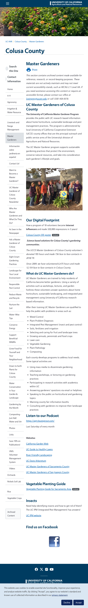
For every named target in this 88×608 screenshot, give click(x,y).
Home (10, 89)
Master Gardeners (11, 138)
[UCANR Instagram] (46, 569)
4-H (9, 95)
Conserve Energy (13, 326)
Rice (9, 491)
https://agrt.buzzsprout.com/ (40, 420)
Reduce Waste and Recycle (15, 296)
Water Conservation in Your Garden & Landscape (15, 390)
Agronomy (12, 102)
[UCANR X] (41, 569)
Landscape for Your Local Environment (15, 274)
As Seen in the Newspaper (15, 231)
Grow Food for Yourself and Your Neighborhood (15, 354)
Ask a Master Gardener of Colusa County (14, 245)
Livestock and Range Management (13, 126)
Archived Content (11, 514)
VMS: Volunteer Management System (15, 456)
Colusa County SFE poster (42, 234)
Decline (67, 602)
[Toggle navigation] (7, 3)
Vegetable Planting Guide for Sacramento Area (52, 489)
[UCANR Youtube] (51, 569)
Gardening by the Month (15, 406)
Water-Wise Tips (14, 316)
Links (11, 434)
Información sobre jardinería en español (14, 151)
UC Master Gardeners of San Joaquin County (47, 472)
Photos (12, 428)
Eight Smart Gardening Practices (14, 260)
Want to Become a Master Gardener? (13, 175)
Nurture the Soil (14, 306)
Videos (12, 468)
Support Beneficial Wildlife (13, 338)
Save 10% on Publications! (14, 443)
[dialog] (44, 595)
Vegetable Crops (14, 498)
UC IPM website (33, 515)
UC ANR (9, 41)
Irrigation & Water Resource (14, 110)
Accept (79, 602)
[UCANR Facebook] (36, 569)
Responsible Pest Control (14, 286)
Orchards (11, 475)
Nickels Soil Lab (14, 481)
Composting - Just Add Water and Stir (15, 418)
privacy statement (59, 595)
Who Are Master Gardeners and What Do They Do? (15, 215)
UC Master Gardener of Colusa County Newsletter (14, 194)
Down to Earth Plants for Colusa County (15, 371)
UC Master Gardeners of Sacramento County (47, 466)
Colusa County (21, 41)
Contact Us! (14, 163)
